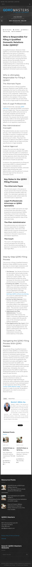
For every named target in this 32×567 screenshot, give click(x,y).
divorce (17, 29)
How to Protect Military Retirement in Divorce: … (15, 505)
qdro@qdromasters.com (17, 19)
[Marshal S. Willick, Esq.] (7, 411)
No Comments (17, 31)
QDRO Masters (9, 563)
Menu (3, 4)
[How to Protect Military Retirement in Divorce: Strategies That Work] (4, 506)
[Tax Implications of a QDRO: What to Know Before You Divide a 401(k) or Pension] (4, 498)
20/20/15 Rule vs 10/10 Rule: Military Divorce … (16, 486)
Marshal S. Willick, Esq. (18, 402)
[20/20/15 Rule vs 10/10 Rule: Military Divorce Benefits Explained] (4, 487)
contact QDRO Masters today (11, 386)
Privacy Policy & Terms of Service (10, 535)
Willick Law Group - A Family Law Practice (16, 565)
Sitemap (3, 538)
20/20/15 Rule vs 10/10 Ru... (8, 449)
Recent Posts (12, 398)
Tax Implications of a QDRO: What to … (16, 496)
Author (5, 398)
